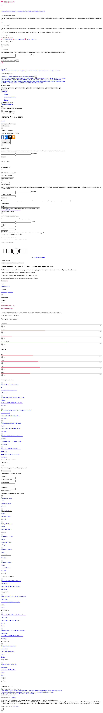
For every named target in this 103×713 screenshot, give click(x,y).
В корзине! (10, 210)
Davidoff (21, 79)
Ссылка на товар (6, 194)
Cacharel (43, 78)
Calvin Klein (49, 78)
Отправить (3, 198)
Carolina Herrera (57, 78)
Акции (23, 11)
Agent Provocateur (5, 78)
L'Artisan (10, 82)
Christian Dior (15, 79)
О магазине (4, 11)
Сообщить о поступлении (7, 211)
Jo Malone (52, 81)
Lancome (23, 82)
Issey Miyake (36, 81)
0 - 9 (2, 89)
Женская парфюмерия (15, 76)
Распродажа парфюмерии (55, 690)
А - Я (6, 89)
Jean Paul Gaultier (44, 81)
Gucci (15, 81)
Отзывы (9, 11)
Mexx (36, 82)
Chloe (10, 79)
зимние (3, 286)
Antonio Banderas (20, 78)
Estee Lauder (47, 79)
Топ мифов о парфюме (7, 308)
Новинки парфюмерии (35, 70)
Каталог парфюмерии (7, 690)
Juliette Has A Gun (60, 81)
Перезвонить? (4, 44)
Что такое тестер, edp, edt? (8, 305)
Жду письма (4, 231)
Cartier (63, 78)
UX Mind (13, 697)
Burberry (34, 78)
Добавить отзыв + (5, 470)
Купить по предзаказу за (20, 208)
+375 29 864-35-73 (31, 39)
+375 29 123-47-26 (19, 39)
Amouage (12, 78)
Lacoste (15, 82)
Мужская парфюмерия (28, 76)
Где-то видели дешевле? (7, 178)
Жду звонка (4, 58)
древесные (10, 292)
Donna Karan (36, 79)
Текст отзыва (5, 482)
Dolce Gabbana (28, 79)
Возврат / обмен (49, 692)
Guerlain (20, 81)
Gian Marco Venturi (56, 79)
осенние (7, 286)
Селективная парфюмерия (14, 70)
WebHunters (16, 706)
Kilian (5, 82)
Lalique (19, 82)
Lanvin (28, 82)
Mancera (32, 82)
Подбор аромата (54, 70)
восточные (4, 292)
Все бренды (4, 91)
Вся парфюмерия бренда (38, 257)
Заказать (3, 157)
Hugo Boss (29, 81)
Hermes (24, 81)
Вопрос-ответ (26, 692)
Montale (40, 82)
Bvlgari (39, 78)
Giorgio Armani (5, 81)
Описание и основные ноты (8, 263)
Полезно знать (19, 263)
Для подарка (25, 70)
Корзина (3, 67)
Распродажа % (46, 70)
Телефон (34, 55)
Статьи (27, 11)
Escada (41, 79)
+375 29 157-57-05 (7, 39)
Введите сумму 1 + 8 (6, 479)
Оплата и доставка (16, 11)
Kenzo (2, 82)
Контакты (42, 11)
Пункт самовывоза (34, 11)
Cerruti (2, 79)
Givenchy (11, 81)
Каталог (4, 70)
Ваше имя (4, 476)
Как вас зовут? (5, 228)
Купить (3, 206)
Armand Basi (28, 78)
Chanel (6, 79)
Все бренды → (5, 76)
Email (33, 221)
